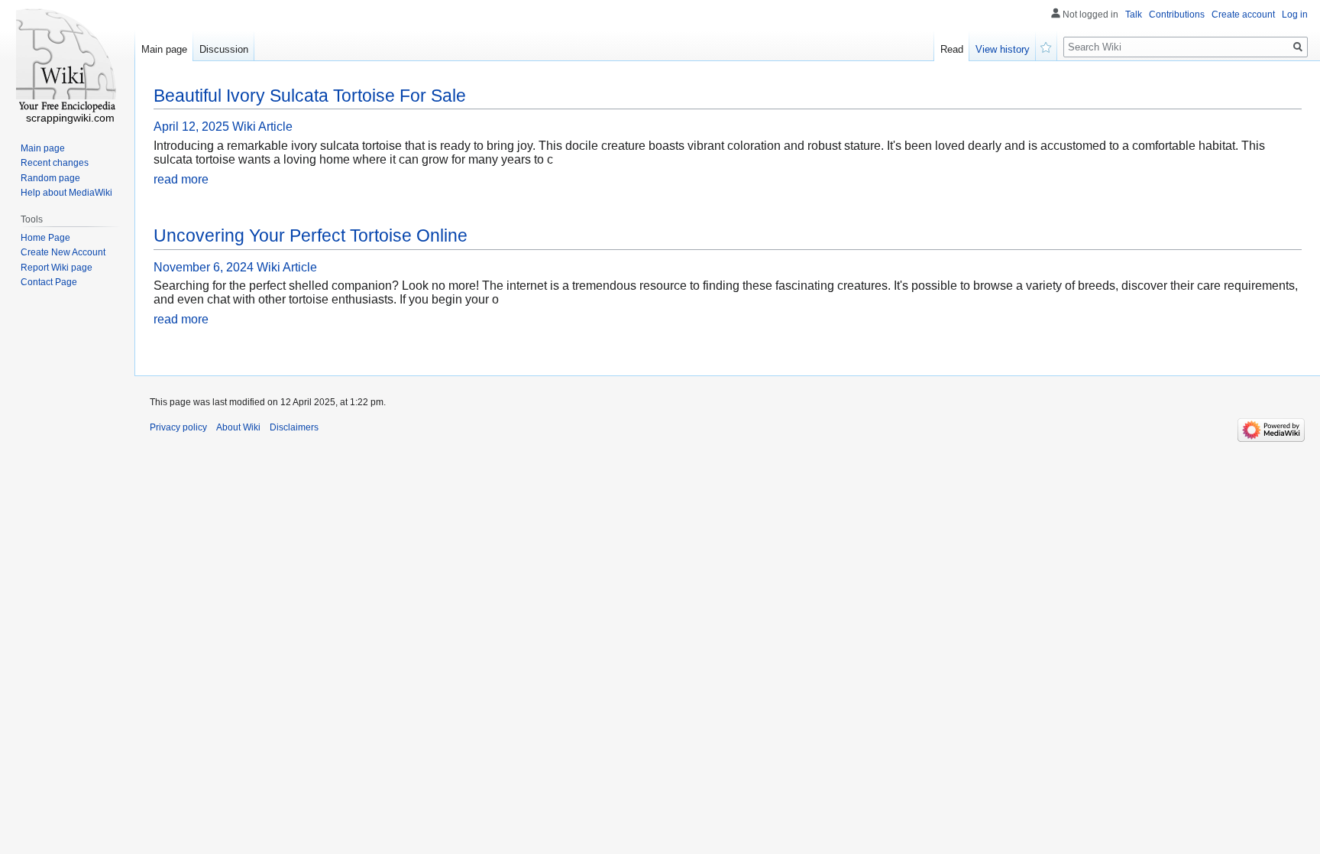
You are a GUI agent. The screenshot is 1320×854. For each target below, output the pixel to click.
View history (1002, 49)
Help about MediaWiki (66, 192)
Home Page (45, 237)
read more (181, 179)
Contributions (1177, 14)
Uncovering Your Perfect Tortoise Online (310, 235)
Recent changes (55, 162)
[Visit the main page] (67, 61)
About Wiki (238, 427)
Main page (164, 49)
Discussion (223, 49)
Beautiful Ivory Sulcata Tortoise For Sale (310, 96)
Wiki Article (262, 126)
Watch (1046, 46)
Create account (1243, 14)
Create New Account (63, 252)
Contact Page (49, 282)
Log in (1295, 14)
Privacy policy (178, 427)
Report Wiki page (56, 267)
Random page (50, 178)
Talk (1133, 14)
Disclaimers (294, 427)
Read (951, 49)
